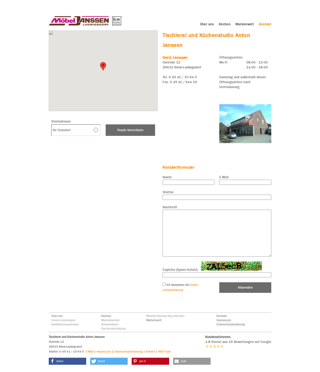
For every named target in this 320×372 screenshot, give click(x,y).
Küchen (106, 316)
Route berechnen (130, 130)
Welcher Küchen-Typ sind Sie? (165, 316)
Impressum (223, 320)
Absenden (245, 287)
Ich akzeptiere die (178, 284)
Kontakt (221, 316)
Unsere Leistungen (63, 320)
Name (167, 177)
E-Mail (224, 177)
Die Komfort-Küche (113, 328)
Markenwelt (153, 320)
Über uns (57, 316)
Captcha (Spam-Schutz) (180, 270)
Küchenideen (109, 324)
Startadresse (61, 121)
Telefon (168, 192)
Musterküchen (110, 320)
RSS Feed (164, 351)
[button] (67, 361)
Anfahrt (150, 351)
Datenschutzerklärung (230, 324)
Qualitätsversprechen (65, 324)
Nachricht (170, 207)
